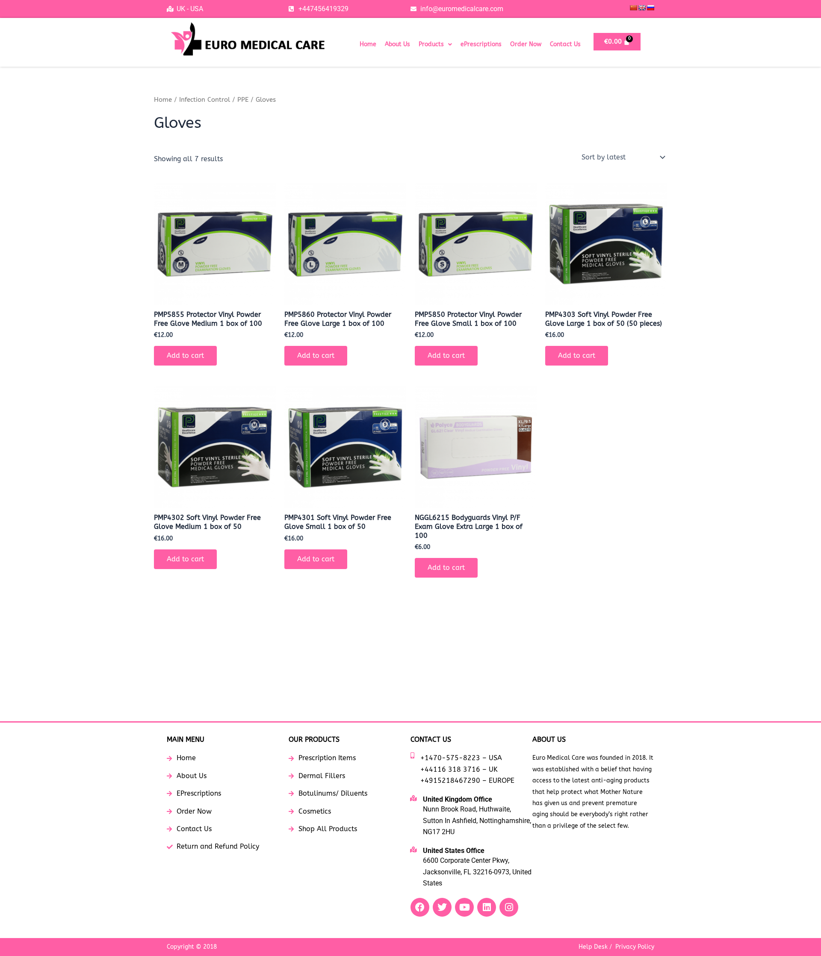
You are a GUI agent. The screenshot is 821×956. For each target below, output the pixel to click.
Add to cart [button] (185, 355)
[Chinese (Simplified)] (633, 7)
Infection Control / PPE (213, 99)
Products (431, 44)
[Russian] (650, 7)
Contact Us (565, 44)
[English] (642, 7)
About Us (397, 44)
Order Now (525, 44)
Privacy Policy (634, 946)
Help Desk (593, 946)
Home (368, 44)
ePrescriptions (481, 44)
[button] (435, 44)
